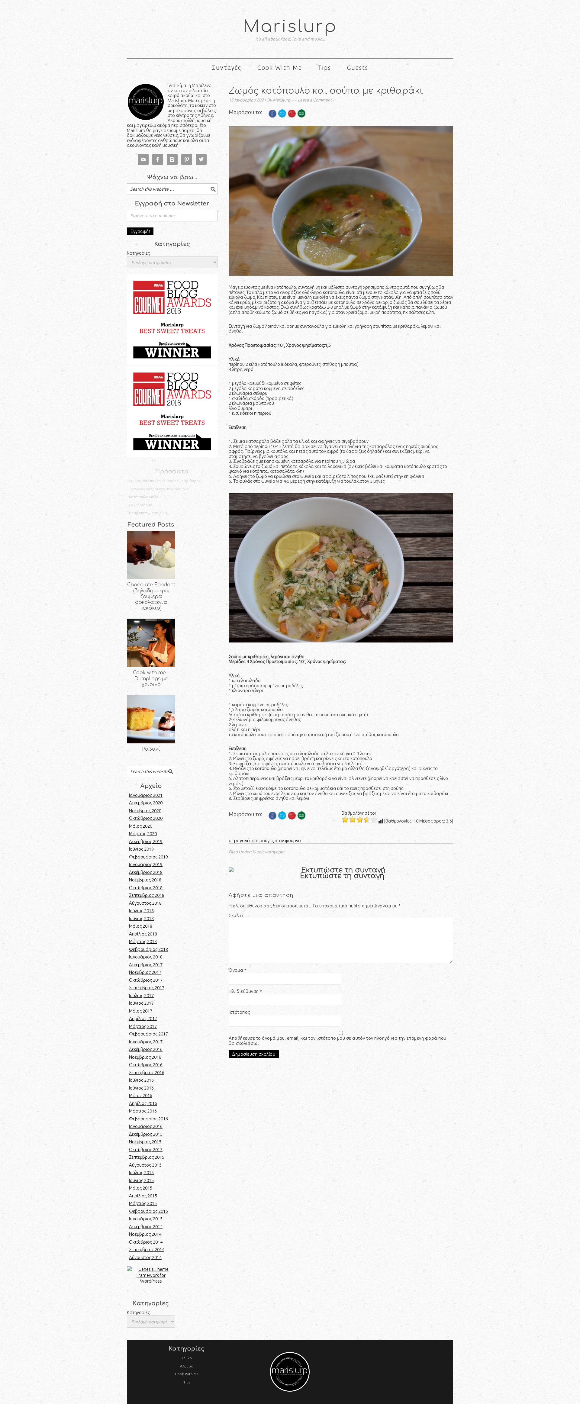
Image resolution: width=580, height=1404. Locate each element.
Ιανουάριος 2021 (146, 795)
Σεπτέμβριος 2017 (146, 987)
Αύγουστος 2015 (145, 1164)
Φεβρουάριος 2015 (148, 1211)
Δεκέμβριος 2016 (146, 1049)
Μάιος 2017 (140, 1010)
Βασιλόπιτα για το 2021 (148, 513)
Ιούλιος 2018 (141, 910)
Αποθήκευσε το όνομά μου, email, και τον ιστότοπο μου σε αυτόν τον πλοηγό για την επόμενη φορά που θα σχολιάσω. (337, 1041)
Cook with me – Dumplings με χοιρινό (151, 678)
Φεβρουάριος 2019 (148, 856)
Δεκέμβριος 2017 (146, 964)
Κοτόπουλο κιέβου (145, 497)
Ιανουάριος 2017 (146, 1041)
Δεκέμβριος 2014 (146, 1226)
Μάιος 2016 (140, 1095)
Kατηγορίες (138, 1312)
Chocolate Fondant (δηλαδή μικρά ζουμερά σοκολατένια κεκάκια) (151, 596)
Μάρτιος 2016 (143, 1110)
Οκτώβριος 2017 (146, 980)
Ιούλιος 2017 (141, 995)
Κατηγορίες (138, 253)
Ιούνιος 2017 (141, 1003)
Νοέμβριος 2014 (145, 1234)
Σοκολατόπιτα (140, 505)
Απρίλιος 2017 (143, 1018)
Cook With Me (187, 1374)
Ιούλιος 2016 (141, 1080)
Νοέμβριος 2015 (145, 1141)
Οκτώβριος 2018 (146, 887)
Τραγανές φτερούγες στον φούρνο (266, 840)
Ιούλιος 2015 (141, 1172)
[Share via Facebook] (272, 121)
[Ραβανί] (151, 719)
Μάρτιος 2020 (143, 833)
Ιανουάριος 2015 (146, 1218)
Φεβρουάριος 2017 (148, 1033)
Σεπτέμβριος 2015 (146, 1157)
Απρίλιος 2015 (143, 1195)
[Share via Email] (301, 121)
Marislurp (290, 27)
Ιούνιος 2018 (141, 918)
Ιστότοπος (239, 1012)
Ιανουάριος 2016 (146, 1126)
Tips (186, 1382)
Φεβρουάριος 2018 (148, 949)
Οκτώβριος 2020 (146, 818)
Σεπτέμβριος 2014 (146, 1249)
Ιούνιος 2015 (141, 1180)
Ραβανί (151, 749)
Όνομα (238, 970)
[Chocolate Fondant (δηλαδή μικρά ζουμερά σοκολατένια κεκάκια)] (151, 555)
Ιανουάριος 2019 (146, 864)
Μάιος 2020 (140, 826)
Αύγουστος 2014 (145, 1257)
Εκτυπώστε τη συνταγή (342, 876)
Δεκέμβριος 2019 (146, 841)
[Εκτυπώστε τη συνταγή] (341, 870)
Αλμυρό (186, 1366)
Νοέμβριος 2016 (145, 1057)
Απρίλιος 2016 (143, 1103)
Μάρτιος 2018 (143, 941)
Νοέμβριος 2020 (145, 810)
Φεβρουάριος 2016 (148, 1118)
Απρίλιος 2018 (143, 933)
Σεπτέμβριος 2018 (146, 895)
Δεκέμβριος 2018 (146, 872)
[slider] (360, 819)
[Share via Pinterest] (292, 121)
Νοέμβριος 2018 (145, 879)
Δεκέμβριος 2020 (146, 802)
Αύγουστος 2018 (145, 903)
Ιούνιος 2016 (141, 1087)
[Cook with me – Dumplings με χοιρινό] (151, 643)
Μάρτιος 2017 (143, 1026)
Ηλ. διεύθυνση (245, 991)
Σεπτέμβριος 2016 (146, 1072)
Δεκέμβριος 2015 (146, 1134)
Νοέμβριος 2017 (145, 972)
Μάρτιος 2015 (143, 1203)
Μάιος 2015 (140, 1187)
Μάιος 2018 (140, 926)
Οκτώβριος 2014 (146, 1242)
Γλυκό (187, 1358)
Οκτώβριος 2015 (146, 1149)
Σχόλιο (236, 915)
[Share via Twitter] (282, 121)
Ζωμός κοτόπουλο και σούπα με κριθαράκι (165, 481)
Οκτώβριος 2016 (146, 1064)
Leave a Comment (315, 100)
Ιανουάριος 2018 (146, 956)
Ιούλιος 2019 (141, 849)
